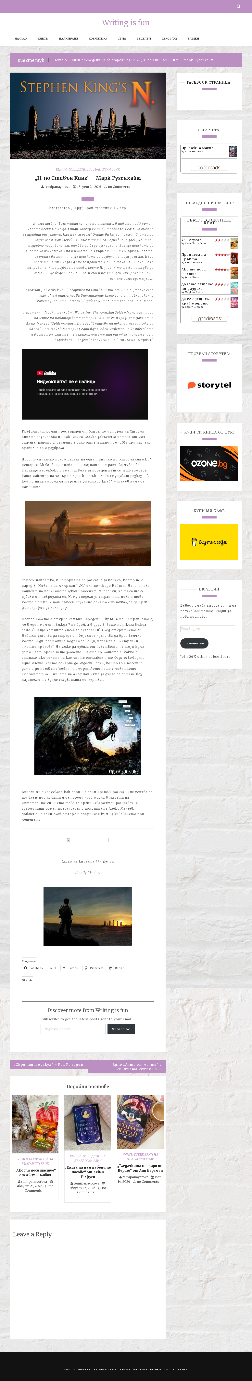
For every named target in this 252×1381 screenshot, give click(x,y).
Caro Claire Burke (196, 243)
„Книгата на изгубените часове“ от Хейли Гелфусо (88, 1172)
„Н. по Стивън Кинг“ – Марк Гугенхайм (88, 178)
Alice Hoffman (194, 151)
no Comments (118, 187)
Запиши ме (194, 643)
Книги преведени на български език (88, 169)
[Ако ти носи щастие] (234, 273)
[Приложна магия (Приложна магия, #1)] (233, 151)
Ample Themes (176, 1369)
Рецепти (144, 38)
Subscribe (121, 1029)
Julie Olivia (192, 277)
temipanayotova (57, 187)
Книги (43, 38)
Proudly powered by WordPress (90, 1369)
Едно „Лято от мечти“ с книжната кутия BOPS (137, 1067)
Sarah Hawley (193, 262)
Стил (122, 38)
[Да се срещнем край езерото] (234, 302)
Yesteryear (191, 240)
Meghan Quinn (194, 292)
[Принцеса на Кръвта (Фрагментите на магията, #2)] (234, 258)
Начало (21, 38)
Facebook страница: (209, 82)
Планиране (68, 38)
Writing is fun (126, 22)
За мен (193, 38)
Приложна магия (198, 148)
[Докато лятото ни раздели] (234, 287)
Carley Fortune (194, 307)
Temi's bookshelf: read (210, 221)
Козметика (98, 38)
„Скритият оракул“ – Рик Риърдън (49, 1064)
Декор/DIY (169, 38)
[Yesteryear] (234, 243)
